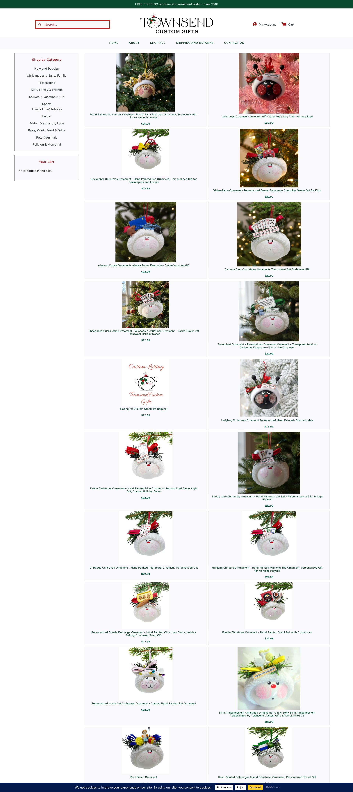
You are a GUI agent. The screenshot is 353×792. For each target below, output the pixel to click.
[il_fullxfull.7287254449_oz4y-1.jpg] (145, 728)
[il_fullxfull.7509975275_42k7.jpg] (145, 512)
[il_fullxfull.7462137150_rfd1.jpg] (269, 512)
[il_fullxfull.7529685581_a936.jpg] (145, 130)
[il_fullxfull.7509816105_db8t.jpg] (145, 433)
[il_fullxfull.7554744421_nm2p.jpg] (145, 203)
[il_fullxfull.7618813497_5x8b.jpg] (269, 360)
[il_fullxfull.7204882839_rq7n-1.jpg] (269, 728)
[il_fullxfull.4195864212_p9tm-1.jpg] (269, 648)
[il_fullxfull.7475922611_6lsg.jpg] (269, 584)
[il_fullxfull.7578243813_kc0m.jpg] (269, 282)
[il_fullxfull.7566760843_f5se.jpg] (145, 282)
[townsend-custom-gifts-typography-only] (176, 13)
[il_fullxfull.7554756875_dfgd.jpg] (269, 203)
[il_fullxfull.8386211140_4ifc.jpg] (145, 54)
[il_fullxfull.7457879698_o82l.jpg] (145, 584)
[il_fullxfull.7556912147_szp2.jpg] (145, 360)
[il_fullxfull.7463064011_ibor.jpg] (145, 648)
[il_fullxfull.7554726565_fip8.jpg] (269, 130)
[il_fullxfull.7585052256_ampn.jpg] (269, 54)
